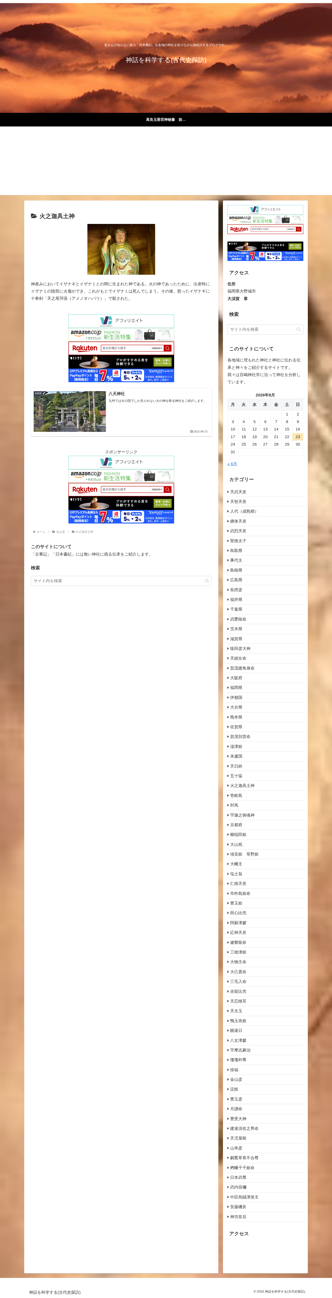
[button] (207, 580)
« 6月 (232, 464)
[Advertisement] (166, 163)
